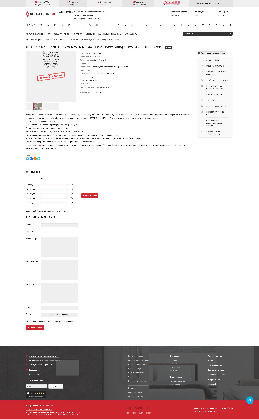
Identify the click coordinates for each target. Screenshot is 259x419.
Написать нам (36, 380)
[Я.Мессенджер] (38, 158)
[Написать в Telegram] (250, 400)
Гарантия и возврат (216, 375)
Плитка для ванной (136, 364)
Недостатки (31, 284)
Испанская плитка (136, 377)
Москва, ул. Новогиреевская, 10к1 (91, 12)
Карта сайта (213, 384)
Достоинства (32, 261)
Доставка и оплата (216, 370)
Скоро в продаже (135, 392)
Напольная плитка (136, 372)
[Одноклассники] (35, 158)
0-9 (40, 24)
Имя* (28, 224)
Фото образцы (176, 385)
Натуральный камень (109, 33)
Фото (28, 314)
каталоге (38, 145)
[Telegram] (27, 158)
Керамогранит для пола (138, 360)
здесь (155, 118)
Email (28, 307)
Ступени (90, 33)
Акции (210, 360)
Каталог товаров (135, 356)
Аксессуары (131, 33)
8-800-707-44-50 (171, 4)
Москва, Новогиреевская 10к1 (44, 356)
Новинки (132, 388)
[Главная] (27, 40)
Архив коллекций (135, 396)
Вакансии (174, 363)
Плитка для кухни (135, 368)
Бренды (30, 24)
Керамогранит (61, 33)
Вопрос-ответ (214, 379)
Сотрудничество (215, 365)
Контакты (174, 370)
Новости (173, 360)
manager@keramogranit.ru (87, 18)
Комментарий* (33, 238)
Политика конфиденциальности (39, 409)
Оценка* (30, 231)
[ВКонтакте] (31, 158)
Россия (90, 63)
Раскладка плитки (177, 381)
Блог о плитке (176, 377)
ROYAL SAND (95, 56)
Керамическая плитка (38, 33)
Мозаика (77, 33)
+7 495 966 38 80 (171, 2)
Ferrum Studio (227, 408)
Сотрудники (175, 367)
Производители (215, 356)
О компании (175, 356)
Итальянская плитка (137, 381)
